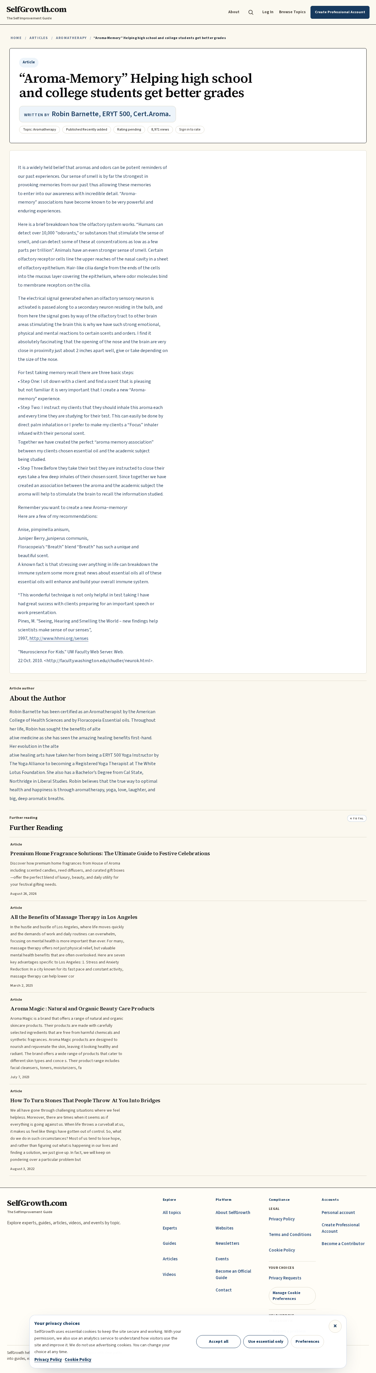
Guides (169, 1243)
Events (222, 1259)
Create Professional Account (341, 1228)
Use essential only (265, 1341)
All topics (172, 1213)
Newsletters (227, 1243)
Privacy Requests (285, 1278)
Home (16, 37)
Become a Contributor (343, 1244)
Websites (225, 1228)
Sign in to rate (190, 129)
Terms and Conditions (290, 1235)
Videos (169, 1274)
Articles (38, 37)
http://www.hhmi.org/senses (58, 638)
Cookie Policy (282, 1250)
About (233, 12)
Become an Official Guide (233, 1274)
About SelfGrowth (233, 1213)
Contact (224, 1290)
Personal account (338, 1213)
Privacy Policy (282, 1219)
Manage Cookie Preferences (287, 1295)
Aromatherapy (71, 37)
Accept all (218, 1341)
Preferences (307, 1341)
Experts (170, 1228)
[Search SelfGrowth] (250, 12)
